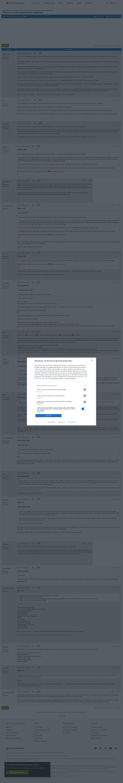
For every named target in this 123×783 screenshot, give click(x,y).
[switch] (83, 389)
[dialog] (61, 391)
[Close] (92, 361)
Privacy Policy (72, 422)
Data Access (61, 422)
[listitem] (61, 385)
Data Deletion (51, 422)
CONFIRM (48, 415)
